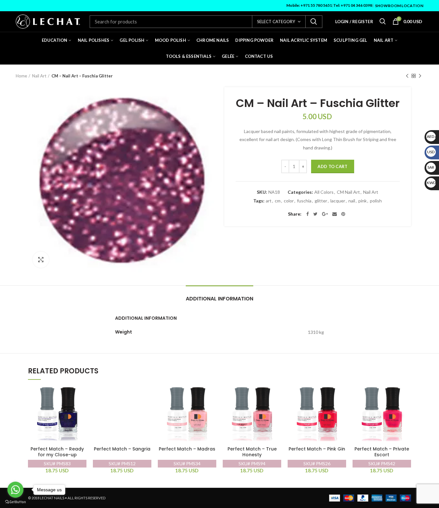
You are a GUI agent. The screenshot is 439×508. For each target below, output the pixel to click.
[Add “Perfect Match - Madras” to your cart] (211, 393)
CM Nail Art (348, 192)
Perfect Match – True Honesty (252, 452)
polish (376, 200)
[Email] (334, 214)
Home (21, 75)
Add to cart (332, 166)
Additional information (219, 298)
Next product (420, 76)
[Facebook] (307, 214)
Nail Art (39, 75)
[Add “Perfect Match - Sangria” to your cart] (147, 393)
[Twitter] (315, 214)
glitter (321, 200)
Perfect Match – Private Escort (381, 452)
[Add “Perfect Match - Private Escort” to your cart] (406, 393)
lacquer (337, 200)
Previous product (407, 76)
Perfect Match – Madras (187, 449)
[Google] (325, 214)
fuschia (304, 200)
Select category (276, 21)
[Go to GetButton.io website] (15, 502)
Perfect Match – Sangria (122, 449)
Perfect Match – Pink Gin (317, 449)
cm (278, 200)
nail (351, 200)
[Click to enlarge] (41, 260)
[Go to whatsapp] (15, 490)
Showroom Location (399, 5)
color (289, 200)
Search (314, 21)
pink (362, 200)
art (269, 200)
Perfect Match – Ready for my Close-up (57, 452)
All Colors (324, 192)
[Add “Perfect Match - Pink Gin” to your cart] (341, 393)
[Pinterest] (343, 214)
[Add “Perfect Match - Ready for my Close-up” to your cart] (82, 393)
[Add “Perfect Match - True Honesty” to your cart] (276, 393)
